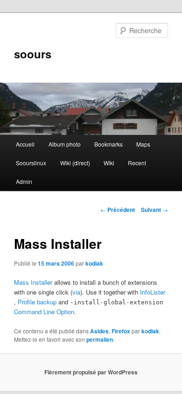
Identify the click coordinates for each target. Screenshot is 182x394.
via (76, 292)
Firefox (121, 331)
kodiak (94, 263)
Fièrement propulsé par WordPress (91, 372)
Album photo (65, 144)
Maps (143, 144)
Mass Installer (33, 282)
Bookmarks (108, 144)
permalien (99, 339)
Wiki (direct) (75, 163)
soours (32, 54)
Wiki (109, 163)
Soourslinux (31, 163)
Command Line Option (44, 311)
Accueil (25, 144)
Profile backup (37, 301)
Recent (137, 163)
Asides (99, 331)
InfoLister (152, 292)
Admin (24, 181)
